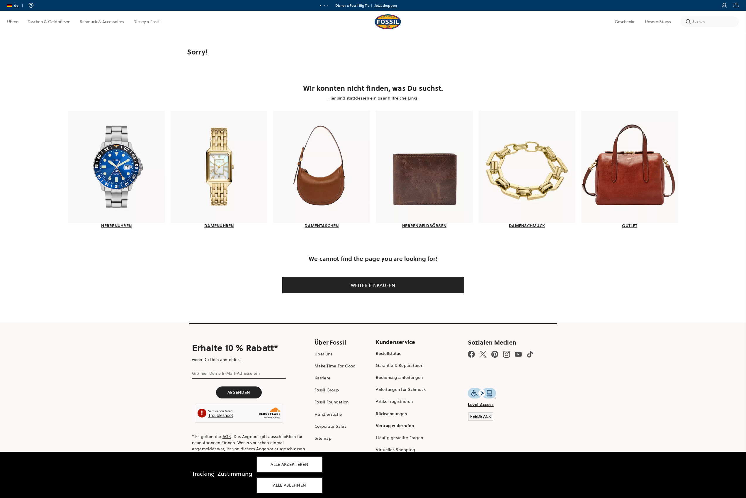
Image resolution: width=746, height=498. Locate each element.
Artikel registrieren (394, 401)
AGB (226, 436)
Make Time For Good (335, 366)
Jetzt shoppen (386, 5)
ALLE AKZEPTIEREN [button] (289, 464)
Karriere (322, 378)
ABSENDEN (238, 392)
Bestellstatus (388, 353)
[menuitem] (12, 21)
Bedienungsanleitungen (399, 377)
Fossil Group (327, 390)
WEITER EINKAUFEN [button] (373, 285)
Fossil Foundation (332, 402)
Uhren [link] (12, 22)
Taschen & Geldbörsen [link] (49, 22)
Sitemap (323, 438)
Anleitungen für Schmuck (401, 389)
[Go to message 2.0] (324, 5)
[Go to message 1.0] (320, 5)
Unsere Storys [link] (658, 22)
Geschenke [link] (625, 22)
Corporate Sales (330, 426)
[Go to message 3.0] (327, 5)
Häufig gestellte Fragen (399, 438)
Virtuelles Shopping (395, 450)
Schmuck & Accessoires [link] (102, 22)
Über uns (323, 354)
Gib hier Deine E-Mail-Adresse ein (226, 373)
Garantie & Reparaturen (399, 365)
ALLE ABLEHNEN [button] (289, 485)
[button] (17, 5)
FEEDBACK (480, 416)
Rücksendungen (391, 414)
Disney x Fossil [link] (147, 22)
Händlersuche (328, 414)
